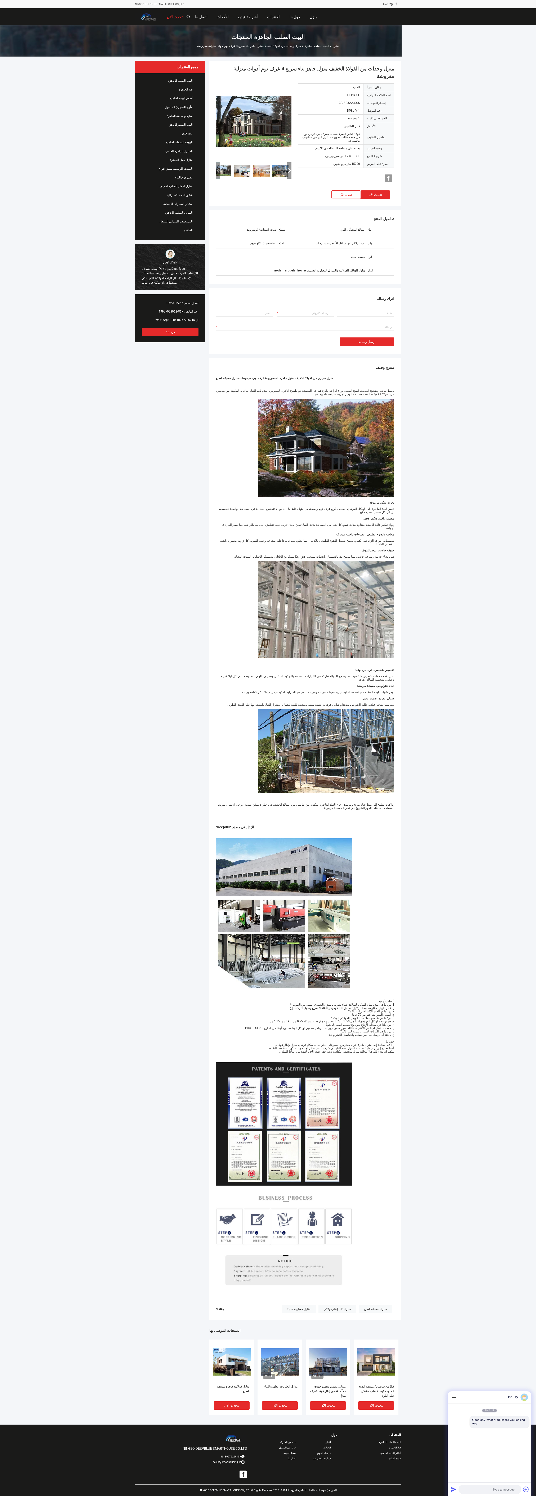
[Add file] (526, 1489)
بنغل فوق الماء (184, 177)
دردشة (170, 332)
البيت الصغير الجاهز (181, 124)
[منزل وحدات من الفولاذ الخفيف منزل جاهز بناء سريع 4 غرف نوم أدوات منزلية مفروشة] (253, 121)
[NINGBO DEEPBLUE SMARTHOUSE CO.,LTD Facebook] (396, 4)
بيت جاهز (187, 133)
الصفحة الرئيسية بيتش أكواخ (176, 168)
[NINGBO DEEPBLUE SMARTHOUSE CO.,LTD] (148, 16)
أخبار (328, 1442)
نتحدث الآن (375, 194)
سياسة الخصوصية (321, 1458)
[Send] (453, 1489)
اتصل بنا (292, 1458)
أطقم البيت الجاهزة (181, 98)
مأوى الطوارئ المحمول (179, 107)
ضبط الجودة (289, 1453)
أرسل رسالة (366, 342)
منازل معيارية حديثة (299, 1309)
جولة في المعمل (287, 1447)
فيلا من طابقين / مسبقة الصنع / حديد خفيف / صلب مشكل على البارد (376, 1391)
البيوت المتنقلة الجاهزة (179, 142)
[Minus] (453, 1397)
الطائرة (188, 230)
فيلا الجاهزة (186, 89)
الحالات (327, 1447)
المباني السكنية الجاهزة (179, 212)
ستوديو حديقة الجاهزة (180, 116)
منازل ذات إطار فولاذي (337, 1309)
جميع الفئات (395, 1458)
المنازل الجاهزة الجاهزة (179, 151)
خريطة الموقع (324, 1453)
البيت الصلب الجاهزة (316, 46)
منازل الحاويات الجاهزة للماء (281, 1386)
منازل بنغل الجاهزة (181, 159)
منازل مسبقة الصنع (375, 1309)
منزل (335, 46)
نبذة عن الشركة (288, 1442)
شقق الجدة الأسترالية (180, 195)
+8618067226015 (183, 320)
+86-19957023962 (171, 311)
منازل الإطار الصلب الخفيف (176, 186)
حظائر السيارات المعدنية (178, 203)
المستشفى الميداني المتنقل (176, 221)
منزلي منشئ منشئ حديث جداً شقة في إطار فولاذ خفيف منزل (328, 1391)
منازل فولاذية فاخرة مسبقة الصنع (233, 1389)
